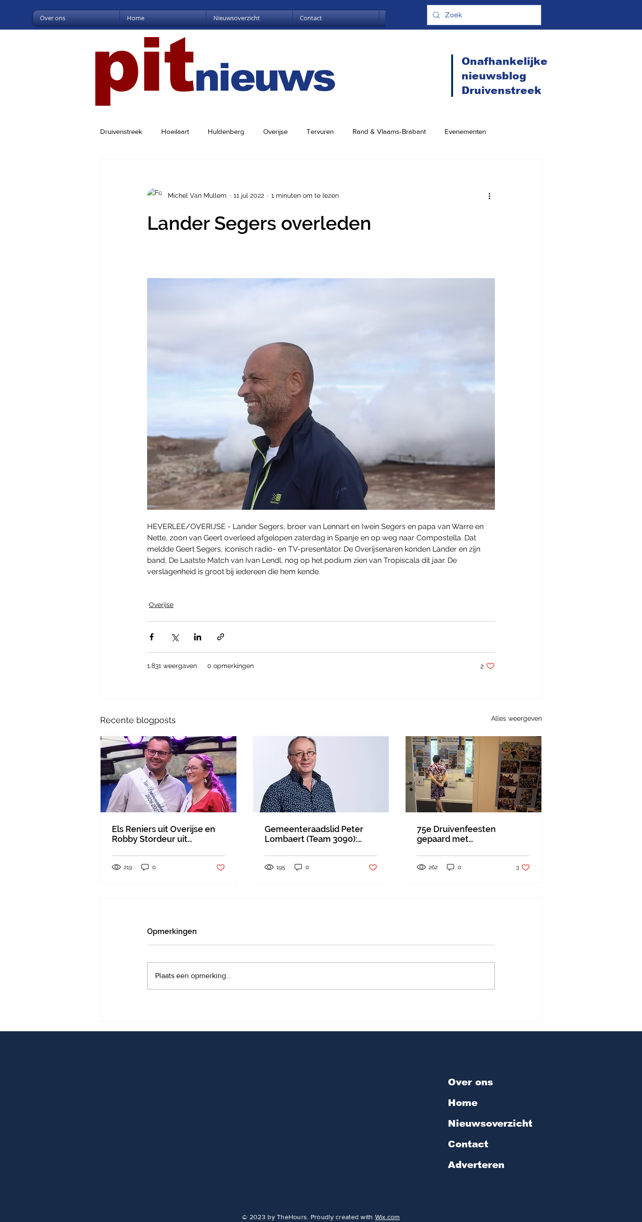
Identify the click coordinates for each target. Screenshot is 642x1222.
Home (463, 1102)
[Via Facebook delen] (151, 636)
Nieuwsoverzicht (490, 1123)
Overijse (275, 131)
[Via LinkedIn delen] (197, 636)
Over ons (470, 1082)
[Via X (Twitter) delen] (174, 636)
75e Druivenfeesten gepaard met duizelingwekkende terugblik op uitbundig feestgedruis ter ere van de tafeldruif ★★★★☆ (471, 834)
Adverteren (476, 1165)
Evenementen (465, 131)
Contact (468, 1144)
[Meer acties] (489, 195)
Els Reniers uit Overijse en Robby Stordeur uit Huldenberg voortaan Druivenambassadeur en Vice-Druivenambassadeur (165, 834)
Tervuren (320, 131)
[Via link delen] (220, 636)
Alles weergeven (516, 718)
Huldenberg (226, 131)
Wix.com (387, 1217)
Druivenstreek (121, 131)
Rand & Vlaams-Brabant (389, 131)
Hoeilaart (175, 131)
